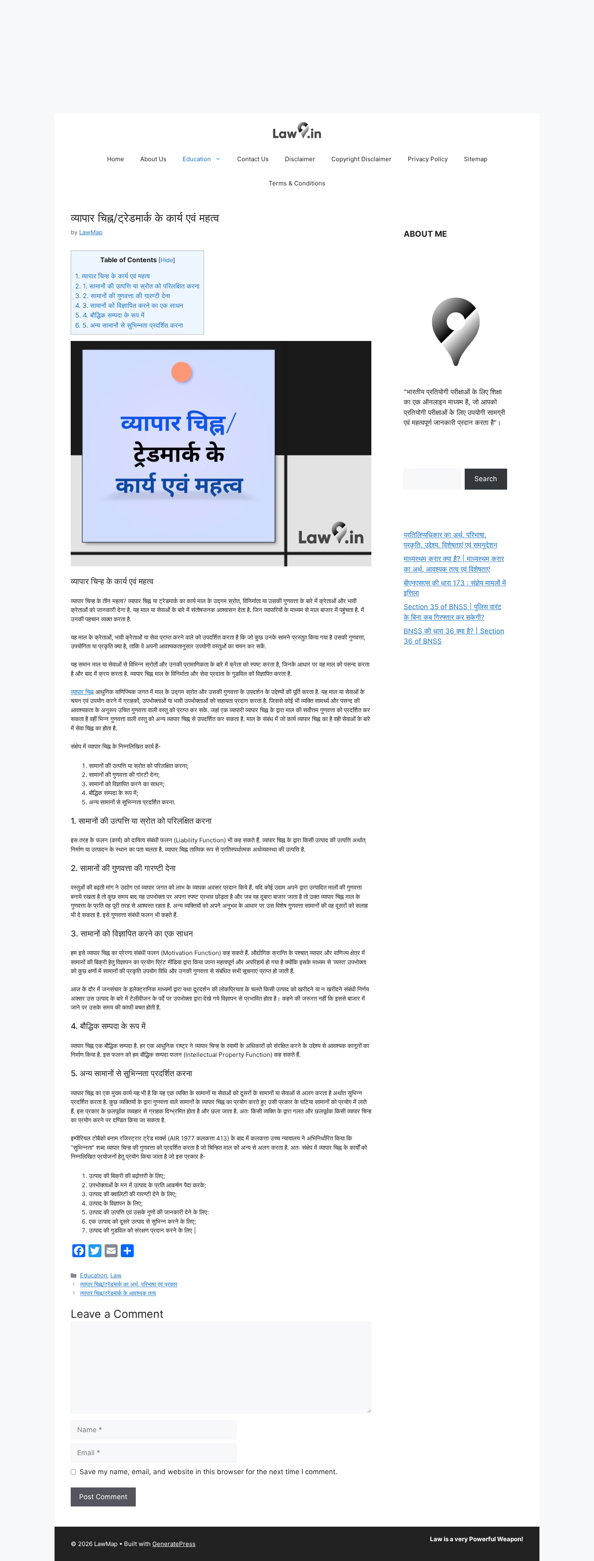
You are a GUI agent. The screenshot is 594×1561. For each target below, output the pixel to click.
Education (197, 159)
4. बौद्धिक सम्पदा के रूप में (109, 315)
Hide (166, 260)
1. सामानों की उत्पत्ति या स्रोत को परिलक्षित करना (137, 286)
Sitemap (475, 159)
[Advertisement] (242, 56)
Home (115, 159)
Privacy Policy (428, 159)
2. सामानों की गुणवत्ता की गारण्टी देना (122, 296)
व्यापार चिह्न (82, 692)
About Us (153, 159)
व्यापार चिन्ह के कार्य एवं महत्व (112, 276)
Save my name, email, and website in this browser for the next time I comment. (208, 1472)
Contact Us (253, 159)
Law (116, 1275)
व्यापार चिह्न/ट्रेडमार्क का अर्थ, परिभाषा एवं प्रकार (128, 1284)
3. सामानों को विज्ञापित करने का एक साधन (129, 305)
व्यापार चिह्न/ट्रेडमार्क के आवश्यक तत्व (118, 1293)
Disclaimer (300, 159)
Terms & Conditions (297, 183)
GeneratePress (174, 1544)
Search (485, 479)
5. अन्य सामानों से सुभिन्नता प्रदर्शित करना (129, 325)
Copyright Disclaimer (361, 159)
